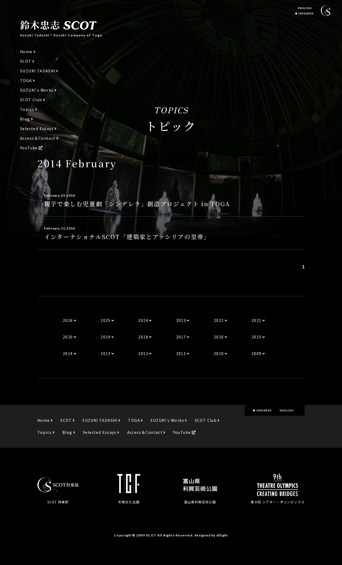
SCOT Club (31, 100)
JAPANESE (306, 13)
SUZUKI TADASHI (37, 71)
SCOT (26, 61)
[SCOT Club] (327, 10)
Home (26, 52)
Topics (27, 109)
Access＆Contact (38, 138)
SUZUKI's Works (37, 90)
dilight (222, 535)
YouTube (29, 148)
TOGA (26, 81)
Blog (25, 119)
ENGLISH (305, 8)
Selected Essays (37, 129)
